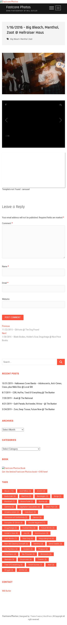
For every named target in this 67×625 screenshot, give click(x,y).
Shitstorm (46, 554)
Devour (37, 517)
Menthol (24, 39)
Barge (57, 496)
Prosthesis (10, 554)
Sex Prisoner (28, 554)
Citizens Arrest (11, 512)
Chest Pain (51, 507)
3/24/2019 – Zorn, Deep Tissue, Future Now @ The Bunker (28, 409)
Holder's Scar (11, 533)
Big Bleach (15, 39)
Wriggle (8, 570)
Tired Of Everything (13, 565)
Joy (26, 533)
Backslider (10, 496)
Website (6, 299)
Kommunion (41, 533)
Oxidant (28, 549)
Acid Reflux (25, 491)
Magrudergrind (46, 538)
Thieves (42, 559)
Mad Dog (28, 538)
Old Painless (10, 549)
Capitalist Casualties (30, 507)
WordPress (47, 616)
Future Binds (47, 528)
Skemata (9, 559)
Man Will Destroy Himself (16, 544)
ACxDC (41, 491)
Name (5, 266)
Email (5, 283)
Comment (7, 223)
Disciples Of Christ (13, 522)
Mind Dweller (55, 544)
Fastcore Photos (18, 7)
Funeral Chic (29, 528)
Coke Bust (30, 512)
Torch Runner (35, 565)
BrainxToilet (27, 501)
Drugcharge (10, 528)
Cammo (9, 507)
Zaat (30, 39)
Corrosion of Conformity (15, 517)
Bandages (42, 496)
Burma (43, 501)
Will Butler (6, 590)
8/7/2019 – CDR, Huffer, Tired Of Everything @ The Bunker (28, 392)
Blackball (9, 501)
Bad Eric (26, 496)
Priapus (43, 549)
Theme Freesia (36, 616)
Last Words (10, 538)
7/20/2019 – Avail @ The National (17, 398)
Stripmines (26, 559)
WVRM (23, 570)
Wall (51, 565)
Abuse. (9, 491)
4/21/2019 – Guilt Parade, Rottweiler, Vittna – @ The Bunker (29, 403)
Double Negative (36, 522)
